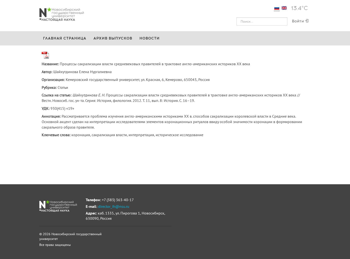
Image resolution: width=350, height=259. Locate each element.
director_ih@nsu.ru (113, 206)
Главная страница (64, 38)
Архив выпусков (112, 38)
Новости (149, 38)
